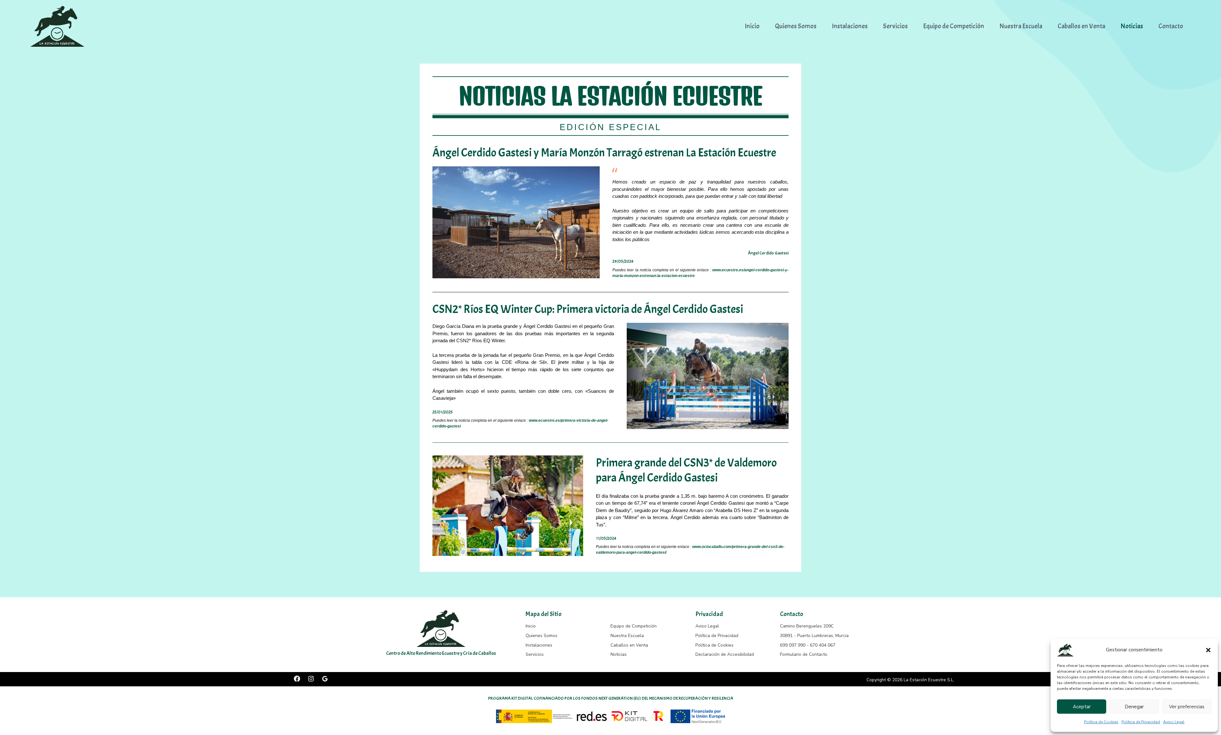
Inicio (752, 26)
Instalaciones (850, 26)
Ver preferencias (1186, 707)
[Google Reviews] (325, 679)
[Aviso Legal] (707, 626)
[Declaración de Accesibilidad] (724, 654)
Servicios (895, 26)
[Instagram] (311, 679)
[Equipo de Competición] (633, 626)
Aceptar (1082, 707)
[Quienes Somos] (541, 636)
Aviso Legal (1173, 722)
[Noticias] (618, 654)
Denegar (1134, 707)
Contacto (1170, 26)
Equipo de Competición (953, 26)
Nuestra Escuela (1020, 26)
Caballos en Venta (1081, 26)
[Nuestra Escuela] (627, 636)
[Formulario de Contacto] (803, 654)
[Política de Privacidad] (716, 636)
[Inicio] (531, 626)
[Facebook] (297, 679)
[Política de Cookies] (714, 645)
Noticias (1132, 26)
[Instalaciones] (539, 645)
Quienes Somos (796, 26)
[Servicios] (535, 654)
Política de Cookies (1101, 722)
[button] (1208, 650)
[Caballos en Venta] (629, 645)
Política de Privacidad (1140, 722)
